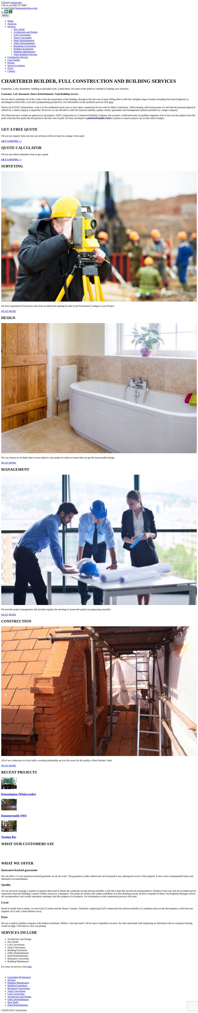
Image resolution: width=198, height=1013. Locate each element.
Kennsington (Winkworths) (18, 794)
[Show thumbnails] (99, 118)
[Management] (99, 604)
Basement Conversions (25, 46)
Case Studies (13, 60)
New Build (19, 29)
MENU (5, 15)
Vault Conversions (23, 37)
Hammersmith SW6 (13, 815)
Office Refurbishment (24, 43)
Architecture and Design (25, 32)
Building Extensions (23, 49)
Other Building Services (25, 54)
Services (11, 26)
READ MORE (8, 311)
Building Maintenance (24, 51)
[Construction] (99, 755)
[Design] (99, 452)
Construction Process (17, 57)
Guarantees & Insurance (19, 977)
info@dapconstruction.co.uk (23, 8)
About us (11, 23)
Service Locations (16, 65)
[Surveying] (99, 300)
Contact (11, 71)
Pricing (10, 62)
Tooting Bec (8, 837)
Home (10, 21)
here (111, 102)
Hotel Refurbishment (24, 40)
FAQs (10, 68)
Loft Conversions (22, 35)
